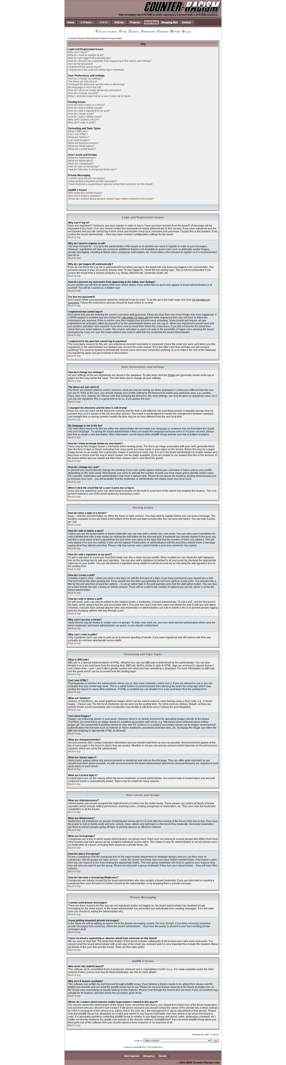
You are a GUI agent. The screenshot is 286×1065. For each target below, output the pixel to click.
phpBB (136, 1047)
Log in (188, 31)
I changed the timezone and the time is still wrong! (96, 84)
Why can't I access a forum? (83, 119)
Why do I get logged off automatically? (89, 58)
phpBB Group (165, 969)
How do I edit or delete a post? (85, 107)
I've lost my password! (80, 63)
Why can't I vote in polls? (82, 122)
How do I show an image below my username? (94, 90)
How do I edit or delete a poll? (85, 116)
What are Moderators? (80, 160)
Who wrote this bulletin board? (85, 192)
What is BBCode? (78, 131)
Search (135, 31)
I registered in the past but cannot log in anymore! (96, 69)
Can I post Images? (79, 140)
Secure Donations (108, 31)
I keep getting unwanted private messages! (92, 181)
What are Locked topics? (82, 148)
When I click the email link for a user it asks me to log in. (99, 96)
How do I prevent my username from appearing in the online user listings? (110, 60)
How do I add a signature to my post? (89, 110)
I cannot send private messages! (86, 178)
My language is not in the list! (84, 87)
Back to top (74, 237)
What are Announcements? (83, 143)
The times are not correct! (82, 81)
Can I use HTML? (78, 134)
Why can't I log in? (78, 52)
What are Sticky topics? (81, 146)
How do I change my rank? (83, 93)
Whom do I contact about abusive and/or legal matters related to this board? (111, 198)
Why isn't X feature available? (85, 195)
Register (164, 31)
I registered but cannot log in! (84, 66)
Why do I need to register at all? (86, 55)
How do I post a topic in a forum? (86, 104)
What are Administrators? (82, 157)
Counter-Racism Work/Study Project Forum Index (95, 38)
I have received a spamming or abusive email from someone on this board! (110, 184)
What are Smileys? (78, 137)
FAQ (124, 31)
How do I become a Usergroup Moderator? (92, 169)
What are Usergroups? (81, 163)
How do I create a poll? (81, 113)
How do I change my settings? (85, 78)
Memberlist (149, 31)
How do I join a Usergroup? (83, 166)
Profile (177, 31)
